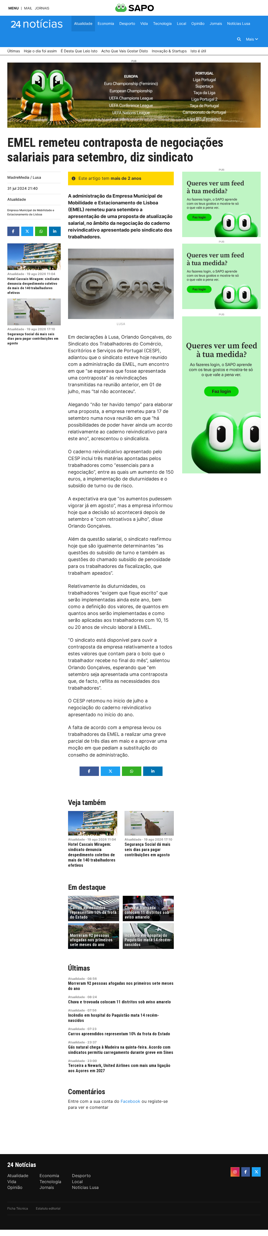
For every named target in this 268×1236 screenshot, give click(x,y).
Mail (28, 8)
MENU (13, 8)
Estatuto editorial (48, 1208)
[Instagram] (235, 1172)
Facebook (130, 1101)
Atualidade (16, 199)
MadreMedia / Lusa (24, 177)
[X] (256, 1172)
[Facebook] (245, 1172)
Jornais (42, 8)
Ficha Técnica (17, 1208)
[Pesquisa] (238, 39)
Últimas (79, 968)
